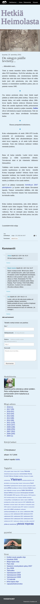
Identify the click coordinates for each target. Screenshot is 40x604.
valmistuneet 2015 (18, 518)
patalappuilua (7, 502)
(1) (10, 407)
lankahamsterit (16, 492)
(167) (11, 425)
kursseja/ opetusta (16, 490)
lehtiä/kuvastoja (11, 497)
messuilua (29, 497)
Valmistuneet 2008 (14, 575)
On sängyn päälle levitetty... (14, 59)
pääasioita (28, 502)
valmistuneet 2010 (28, 514)
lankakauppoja (24, 492)
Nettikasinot (12, 2)
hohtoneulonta (26, 483)
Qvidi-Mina (21, 476)
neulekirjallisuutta (16, 499)
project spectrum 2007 (20, 502)
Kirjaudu (35, 2)
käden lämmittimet (27, 490)
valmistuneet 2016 (28, 518)
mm (8, 297)
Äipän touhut (11, 268)
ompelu (26, 499)
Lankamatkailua (23, 473)
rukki (19, 504)
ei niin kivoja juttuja (13, 483)
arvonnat (6, 483)
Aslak (12, 471)
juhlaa (9, 488)
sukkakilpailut (17, 509)
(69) (10, 416)
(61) (10, 411)
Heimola (27, 471)
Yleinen (16, 479)
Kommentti (7, 348)
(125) (11, 422)
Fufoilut (22, 471)
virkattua (22, 521)
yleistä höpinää (25, 523)
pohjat (12, 502)
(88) (10, 418)
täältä (18, 459)
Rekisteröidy (27, 2)
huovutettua (7, 485)
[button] (17, 2)
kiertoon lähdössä (23, 488)
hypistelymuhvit (14, 485)
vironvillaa (26, 521)
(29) (10, 409)
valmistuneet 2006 (28, 511)
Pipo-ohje (10, 564)
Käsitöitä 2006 (12, 559)
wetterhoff (31, 521)
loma (16, 497)
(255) (11, 429)
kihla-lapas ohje (13, 581)
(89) (10, 420)
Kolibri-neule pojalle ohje (16, 557)
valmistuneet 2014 (8, 518)
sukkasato (23, 509)
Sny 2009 (10, 568)
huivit (32, 483)
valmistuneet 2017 (8, 521)
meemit (24, 497)
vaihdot (21, 511)
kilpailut (30, 488)
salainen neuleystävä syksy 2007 (15, 506)
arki (33, 480)
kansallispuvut (15, 488)
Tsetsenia (26, 476)
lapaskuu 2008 (19, 495)
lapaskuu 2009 (27, 495)
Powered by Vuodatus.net (30, 601)
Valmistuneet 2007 (14, 573)
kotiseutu (9, 490)
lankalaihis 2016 (11, 495)
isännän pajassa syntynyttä (25, 485)
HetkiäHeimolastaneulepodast (11, 473)
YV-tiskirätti (11, 579)
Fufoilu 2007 (17, 471)
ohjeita (22, 499)
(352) (11, 431)
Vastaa (8, 263)
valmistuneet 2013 (28, 516)
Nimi (6, 326)
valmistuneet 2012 (18, 516)
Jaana (9, 256)
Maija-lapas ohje (13, 562)
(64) (10, 414)
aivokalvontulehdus (27, 480)
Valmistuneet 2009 (14, 577)
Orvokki (6, 476)
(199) (11, 427)
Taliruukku (11, 570)
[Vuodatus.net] (9, 599)
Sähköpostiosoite (14, 333)
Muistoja (14, 238)
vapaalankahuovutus (15, 584)
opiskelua (30, 499)
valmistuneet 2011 (8, 516)
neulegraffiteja (7, 499)
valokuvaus (16, 521)
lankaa (11, 492)
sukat (11, 509)
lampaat (6, 492)
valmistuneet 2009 (18, 514)
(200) (11, 434)
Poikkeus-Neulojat (13, 476)
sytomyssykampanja (9, 511)
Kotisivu (14, 340)
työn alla (17, 511)
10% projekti (7, 471)
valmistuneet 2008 (8, 514)
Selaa (21, 2)
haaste (20, 483)
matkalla (20, 497)
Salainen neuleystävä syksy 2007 (19, 566)
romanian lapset (14, 504)
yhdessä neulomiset (10, 524)
